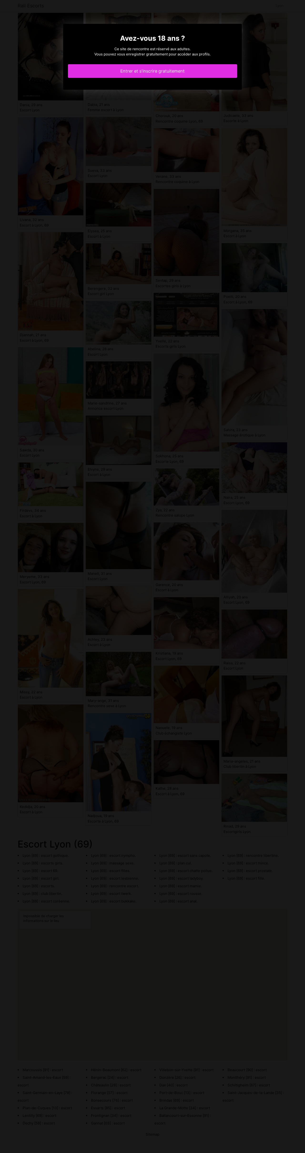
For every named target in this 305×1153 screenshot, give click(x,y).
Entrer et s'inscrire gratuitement (152, 71)
